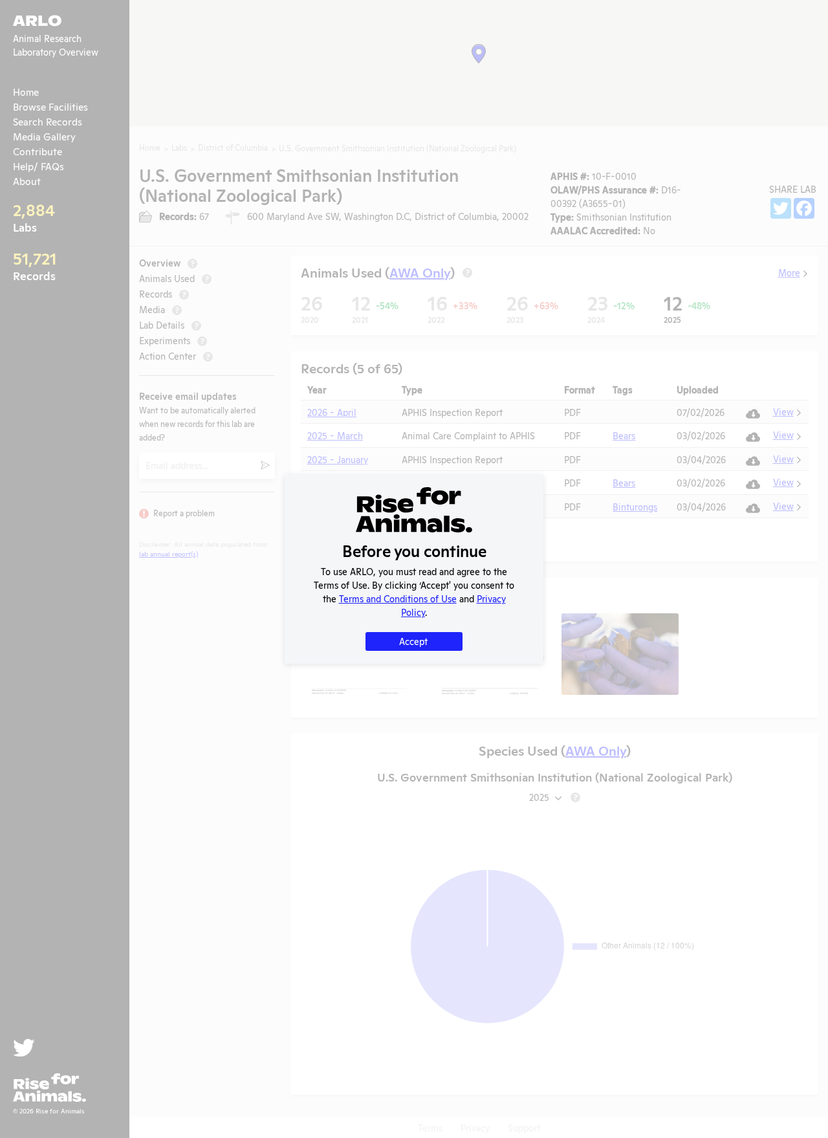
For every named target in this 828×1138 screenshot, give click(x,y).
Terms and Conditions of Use (398, 598)
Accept (413, 641)
